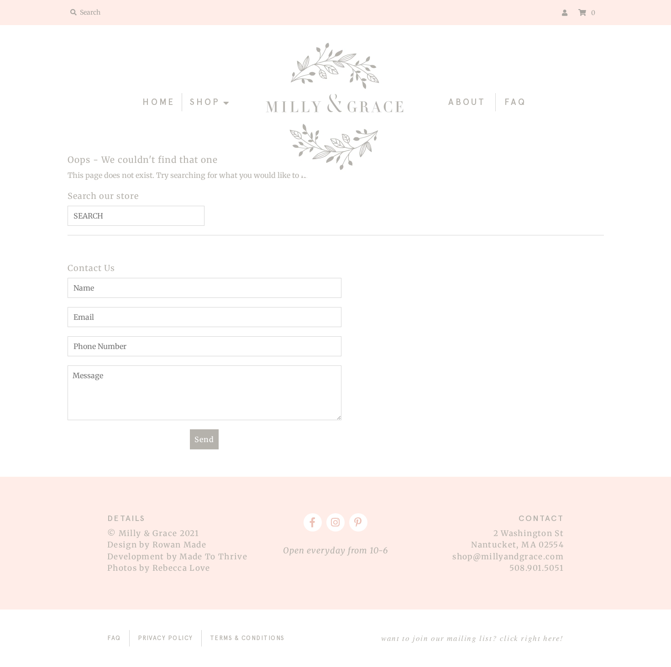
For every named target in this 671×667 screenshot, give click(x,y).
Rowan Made (179, 545)
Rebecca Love (181, 568)
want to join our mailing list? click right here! (472, 638)
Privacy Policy (165, 638)
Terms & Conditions (247, 638)
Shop (205, 102)
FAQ (515, 102)
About (467, 102)
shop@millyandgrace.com (508, 557)
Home (158, 102)
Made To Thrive (213, 557)
